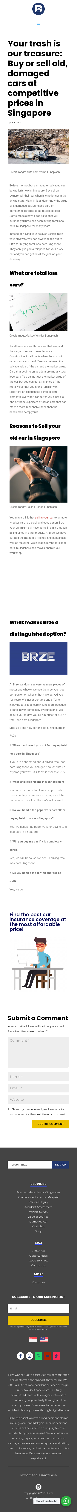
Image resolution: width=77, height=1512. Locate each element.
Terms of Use (28, 1475)
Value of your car (39, 1216)
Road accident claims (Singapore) (38, 1192)
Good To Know (38, 1260)
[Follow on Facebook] (20, 1356)
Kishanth (17, 122)
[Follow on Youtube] (47, 1356)
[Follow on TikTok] (56, 1356)
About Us (39, 1250)
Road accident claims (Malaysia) (38, 1197)
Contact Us (38, 1265)
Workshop (38, 1226)
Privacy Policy (58, 1327)
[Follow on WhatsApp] (38, 1356)
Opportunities (38, 1255)
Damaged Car (38, 1221)
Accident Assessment (38, 1207)
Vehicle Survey (38, 1211)
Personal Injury (38, 1202)
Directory (38, 1282)
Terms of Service (36, 1329)
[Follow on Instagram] (29, 1356)
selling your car (44, 517)
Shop (38, 1231)
